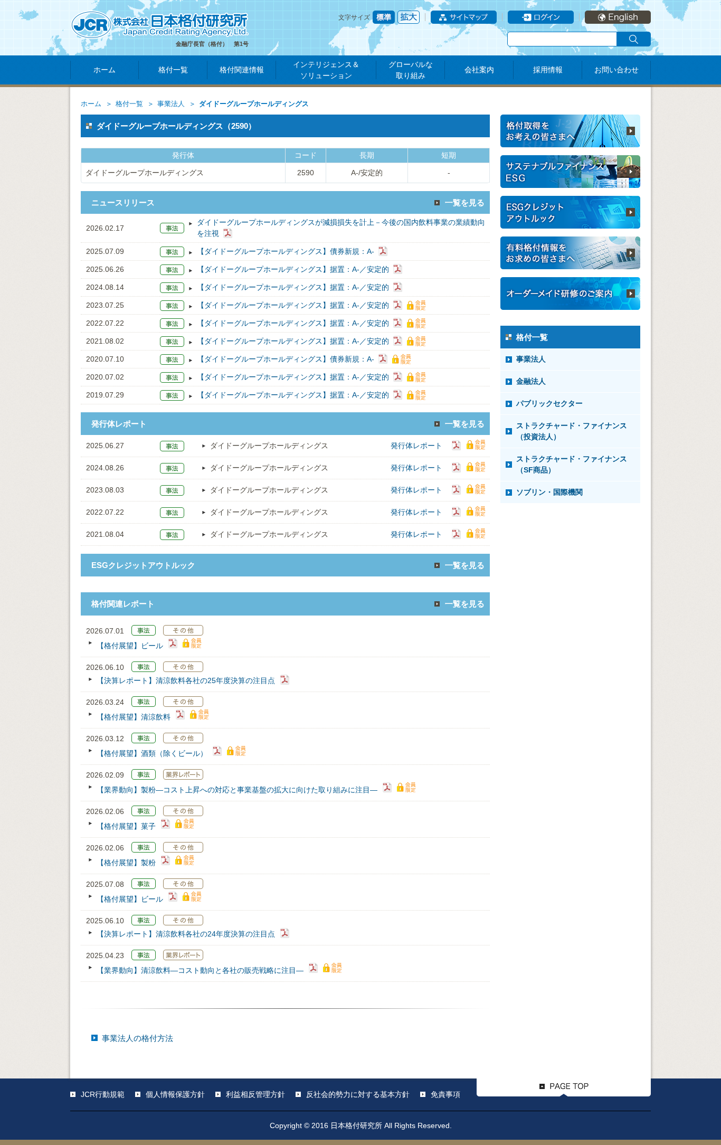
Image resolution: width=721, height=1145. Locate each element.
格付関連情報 (242, 69)
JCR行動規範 (103, 1094)
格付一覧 (173, 69)
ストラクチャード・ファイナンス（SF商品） (571, 464)
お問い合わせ (616, 69)
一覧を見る (465, 202)
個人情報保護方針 (175, 1094)
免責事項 (445, 1094)
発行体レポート (416, 445)
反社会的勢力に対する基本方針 (358, 1094)
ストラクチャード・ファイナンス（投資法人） (571, 431)
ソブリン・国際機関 (549, 492)
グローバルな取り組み (410, 70)
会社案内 (479, 69)
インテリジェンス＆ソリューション (326, 70)
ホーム (104, 69)
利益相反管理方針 (255, 1094)
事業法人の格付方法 (137, 1038)
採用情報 (548, 69)
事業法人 (171, 104)
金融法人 (531, 381)
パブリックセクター (549, 403)
